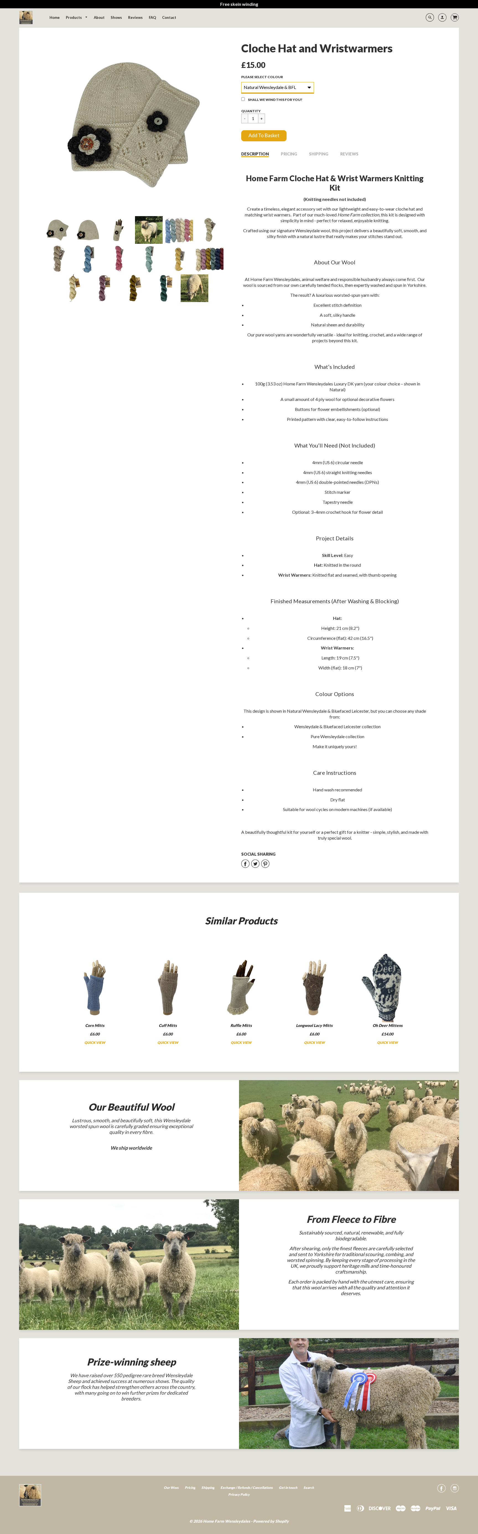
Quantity (251, 111)
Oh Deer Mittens (387, 1025)
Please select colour (262, 77)
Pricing (289, 154)
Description (255, 154)
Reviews (349, 154)
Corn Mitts (94, 1025)
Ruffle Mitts (241, 1025)
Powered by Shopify (271, 1521)
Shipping (318, 154)
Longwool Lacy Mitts (314, 1025)
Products (74, 17)
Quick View (94, 1043)
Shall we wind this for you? (275, 100)
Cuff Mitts (168, 1025)
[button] (264, 135)
